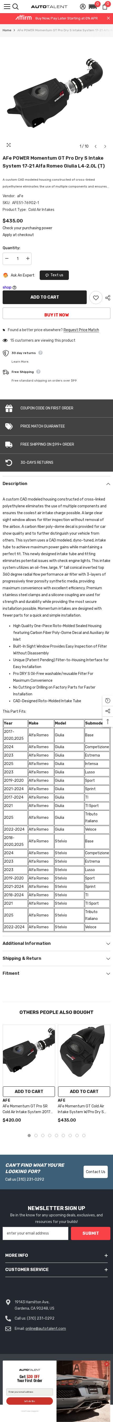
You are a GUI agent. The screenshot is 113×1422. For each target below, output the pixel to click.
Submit (91, 1233)
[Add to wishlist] (95, 297)
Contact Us (95, 1172)
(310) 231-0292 (30, 1179)
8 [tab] (77, 1135)
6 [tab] (63, 1135)
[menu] (7, 6)
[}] (56, 94)
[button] (93, 7)
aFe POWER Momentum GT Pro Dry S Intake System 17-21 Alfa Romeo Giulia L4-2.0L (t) (54, 162)
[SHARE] (106, 297)
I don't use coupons (29, 1411)
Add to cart (44, 297)
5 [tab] (56, 1135)
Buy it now (56, 314)
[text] (29, 1379)
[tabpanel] (28, 1076)
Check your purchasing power (27, 228)
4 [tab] (49, 1135)
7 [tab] (70, 1135)
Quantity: (11, 248)
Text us (56, 275)
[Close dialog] (106, 1364)
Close (108, 18)
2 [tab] (36, 1135)
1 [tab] (29, 1135)
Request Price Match (81, 330)
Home (7, 30)
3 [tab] (42, 1135)
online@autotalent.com (45, 1328)
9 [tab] (83, 1135)
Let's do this (29, 1401)
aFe (20, 196)
